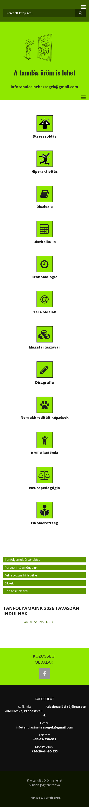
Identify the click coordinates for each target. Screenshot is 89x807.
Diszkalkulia (44, 241)
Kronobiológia (44, 277)
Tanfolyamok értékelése (23, 559)
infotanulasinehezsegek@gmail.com (44, 727)
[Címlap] (38, 47)
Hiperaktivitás (45, 171)
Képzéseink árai (16, 591)
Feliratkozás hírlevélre (21, 575)
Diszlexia (45, 206)
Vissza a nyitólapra (45, 798)
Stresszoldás (44, 136)
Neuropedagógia (44, 487)
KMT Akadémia (44, 452)
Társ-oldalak (44, 312)
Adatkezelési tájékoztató (66, 707)
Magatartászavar (44, 347)
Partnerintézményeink (21, 567)
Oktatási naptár (37, 622)
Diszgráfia (44, 382)
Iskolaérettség (44, 523)
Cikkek (9, 583)
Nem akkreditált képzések (45, 417)
